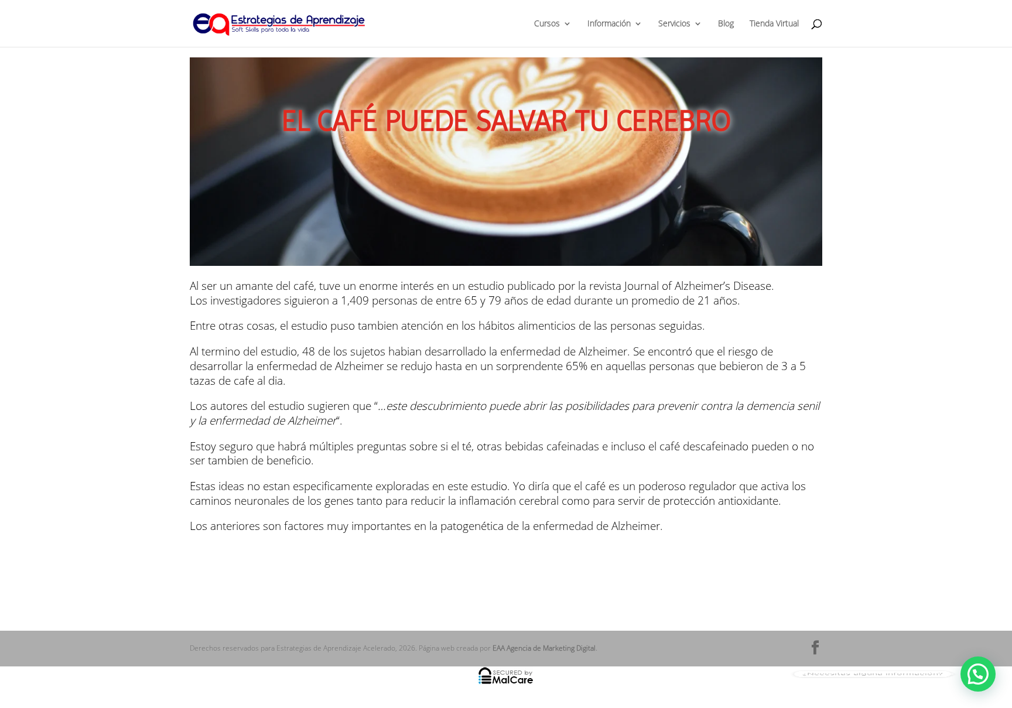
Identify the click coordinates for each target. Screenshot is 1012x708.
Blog (726, 24)
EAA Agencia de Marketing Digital (544, 648)
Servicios (674, 24)
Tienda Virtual (774, 24)
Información (609, 24)
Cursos (547, 24)
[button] (978, 674)
